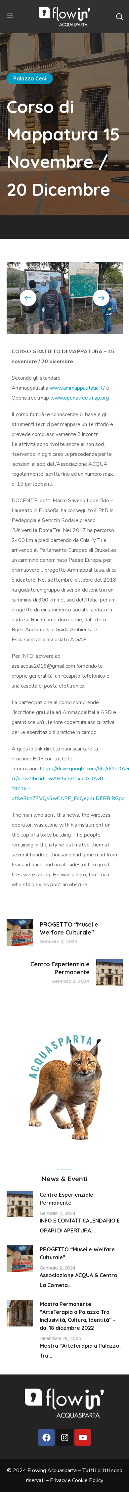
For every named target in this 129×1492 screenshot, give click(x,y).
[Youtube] (82, 1437)
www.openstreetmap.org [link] (79, 398)
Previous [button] (28, 298)
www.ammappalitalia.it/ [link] (77, 388)
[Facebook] (46, 1437)
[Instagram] (64, 1437)
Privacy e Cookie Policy (76, 1480)
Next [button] (101, 298)
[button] (119, 16)
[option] (65, 298)
